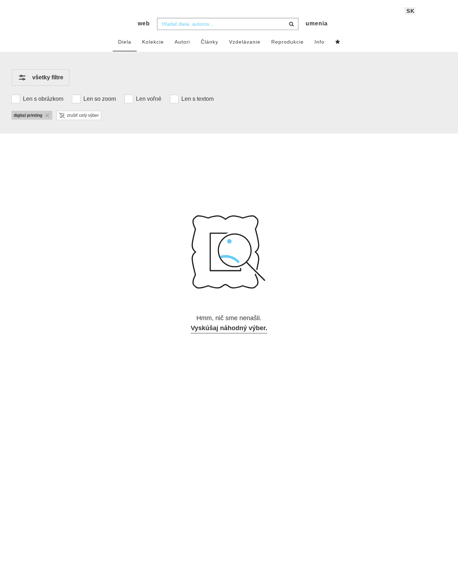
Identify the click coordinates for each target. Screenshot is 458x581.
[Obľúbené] (338, 42)
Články (209, 42)
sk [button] (410, 11)
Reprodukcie (287, 42)
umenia (317, 23)
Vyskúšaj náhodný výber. (229, 328)
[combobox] (227, 24)
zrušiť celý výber (83, 115)
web (144, 23)
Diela (124, 42)
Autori (182, 42)
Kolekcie (153, 42)
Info (320, 42)
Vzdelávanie (244, 42)
